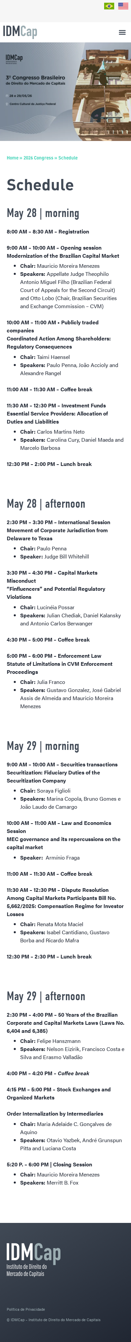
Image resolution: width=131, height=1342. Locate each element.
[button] (122, 32)
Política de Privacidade (26, 1309)
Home (12, 157)
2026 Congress (38, 157)
